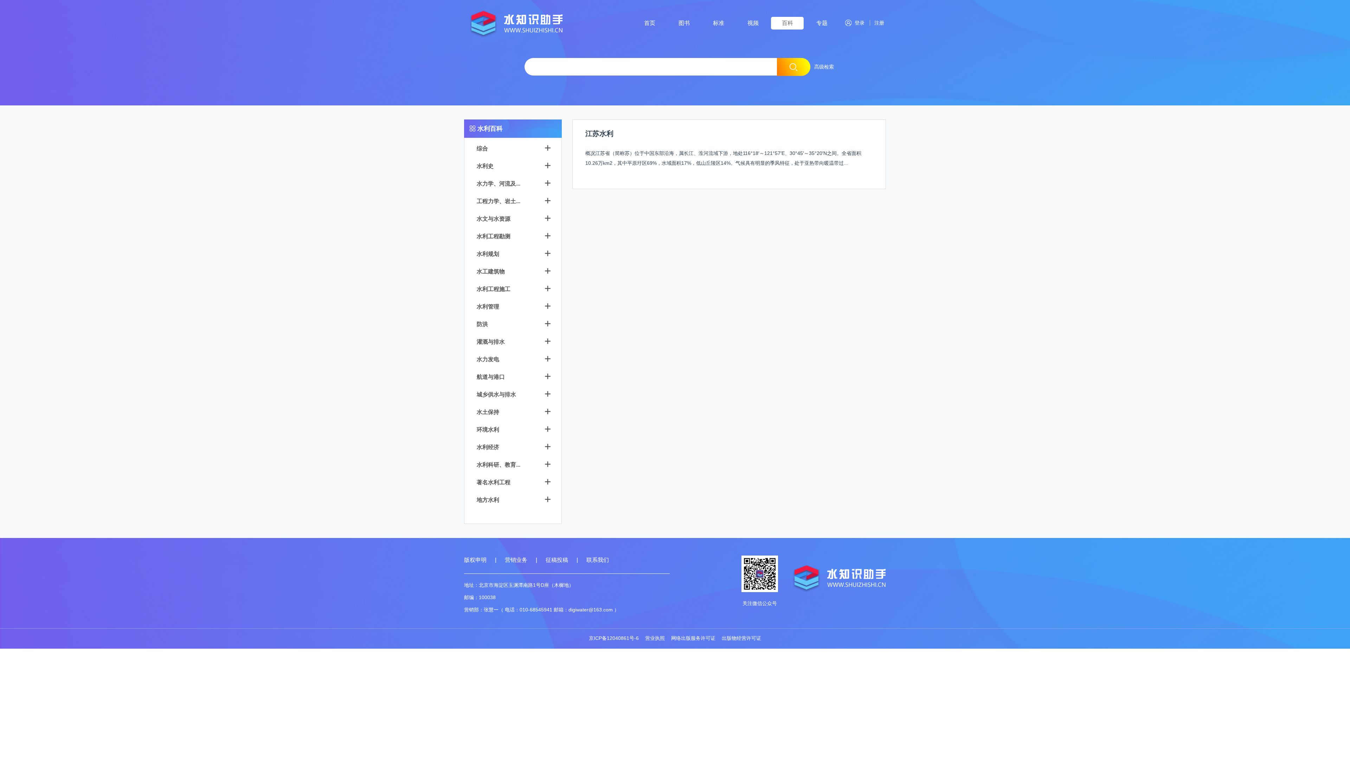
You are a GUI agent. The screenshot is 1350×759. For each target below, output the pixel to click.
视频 (753, 23)
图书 (684, 23)
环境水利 (488, 430)
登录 (859, 23)
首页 (649, 23)
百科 (787, 23)
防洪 (482, 324)
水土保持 (488, 412)
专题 (822, 23)
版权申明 (475, 560)
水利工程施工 (493, 289)
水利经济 (488, 447)
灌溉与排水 (491, 342)
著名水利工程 (493, 482)
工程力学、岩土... (498, 201)
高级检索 (824, 67)
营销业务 (516, 560)
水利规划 (488, 254)
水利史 (485, 166)
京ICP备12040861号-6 (614, 638)
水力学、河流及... (498, 184)
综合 (482, 148)
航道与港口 (491, 377)
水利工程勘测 (493, 236)
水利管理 (488, 307)
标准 (718, 23)
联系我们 (597, 560)
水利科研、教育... (498, 465)
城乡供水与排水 (496, 394)
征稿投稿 (558, 560)
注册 (878, 23)
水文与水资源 (493, 219)
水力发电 (488, 359)
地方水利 (488, 500)
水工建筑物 (491, 271)
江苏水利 (599, 133)
